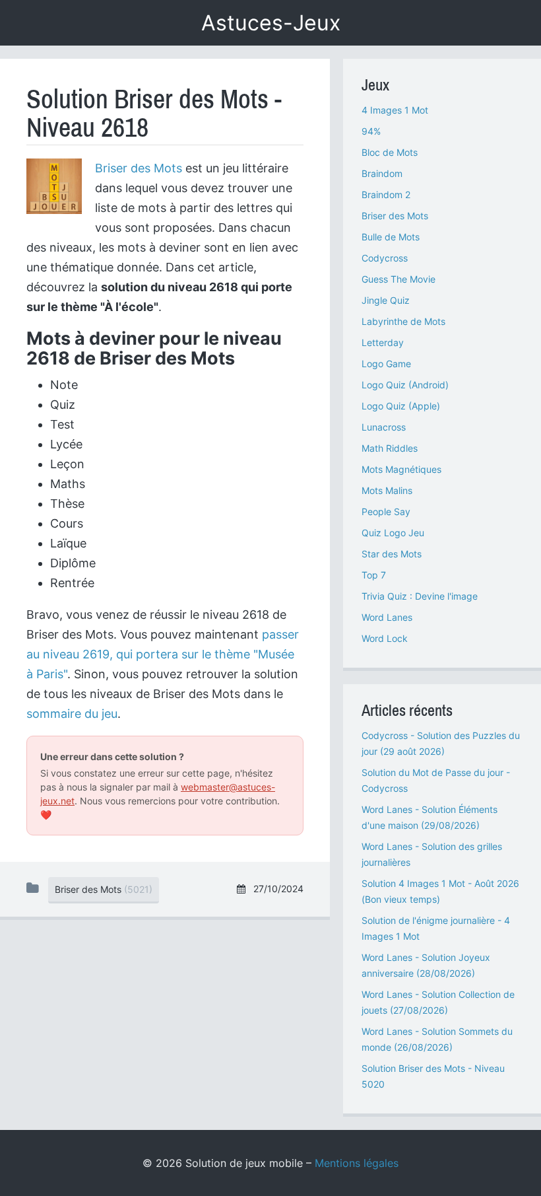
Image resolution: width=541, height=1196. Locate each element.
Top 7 (374, 574)
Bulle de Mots (391, 236)
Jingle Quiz (386, 300)
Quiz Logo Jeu (393, 532)
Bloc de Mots (390, 152)
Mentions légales (356, 1163)
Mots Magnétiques (401, 469)
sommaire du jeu (71, 714)
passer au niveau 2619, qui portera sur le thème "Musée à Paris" (162, 654)
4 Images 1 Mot (395, 110)
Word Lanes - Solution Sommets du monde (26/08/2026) (437, 1039)
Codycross (385, 258)
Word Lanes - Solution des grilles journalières (432, 854)
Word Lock (385, 638)
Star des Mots (392, 553)
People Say (386, 511)
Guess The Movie (398, 279)
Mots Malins (387, 490)
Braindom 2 (386, 194)
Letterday (383, 342)
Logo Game (386, 363)
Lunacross (384, 427)
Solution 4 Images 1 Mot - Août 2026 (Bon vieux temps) (440, 891)
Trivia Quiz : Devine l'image (420, 596)
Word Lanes (387, 617)
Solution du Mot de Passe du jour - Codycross (436, 780)
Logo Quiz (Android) (405, 384)
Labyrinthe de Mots (403, 321)
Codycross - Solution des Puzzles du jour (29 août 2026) (441, 743)
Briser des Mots (138, 168)
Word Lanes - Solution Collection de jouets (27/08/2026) (438, 1002)
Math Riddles (390, 448)
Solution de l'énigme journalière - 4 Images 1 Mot (436, 928)
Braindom (382, 173)
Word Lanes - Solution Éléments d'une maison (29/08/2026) (429, 817)
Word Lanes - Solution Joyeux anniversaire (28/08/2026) (426, 965)
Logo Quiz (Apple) (401, 405)
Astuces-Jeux (270, 23)
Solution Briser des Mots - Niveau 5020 (433, 1076)
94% (371, 131)
